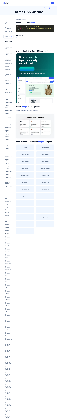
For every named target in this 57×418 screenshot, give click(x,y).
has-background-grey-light (8, 304)
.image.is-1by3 (45, 224)
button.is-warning (7, 167)
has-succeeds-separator (8, 93)
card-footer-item (8, 208)
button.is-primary (7, 144)
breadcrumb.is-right (8, 84)
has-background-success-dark (8, 380)
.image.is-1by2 (25, 224)
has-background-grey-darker (8, 298)
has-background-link (8, 339)
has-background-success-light (8, 386)
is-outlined (7, 193)
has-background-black (8, 238)
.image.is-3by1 (25, 203)
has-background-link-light (8, 350)
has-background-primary (8, 356)
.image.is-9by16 (45, 217)
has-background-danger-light (8, 268)
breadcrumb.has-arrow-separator (9, 49)
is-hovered (7, 189)
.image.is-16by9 (25, 196)
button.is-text (8, 163)
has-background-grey (8, 286)
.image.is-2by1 (45, 196)
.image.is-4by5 (45, 203)
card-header (7, 212)
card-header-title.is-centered (8, 226)
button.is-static (8, 156)
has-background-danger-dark (8, 262)
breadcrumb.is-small (8, 88)
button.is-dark (8, 110)
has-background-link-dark (8, 344)
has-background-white (8, 410)
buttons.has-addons (8, 178)
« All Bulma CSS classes (21, 19)
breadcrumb (7, 44)
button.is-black (8, 102)
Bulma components (9, 23)
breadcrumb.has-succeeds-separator (9, 65)
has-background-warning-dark (8, 398)
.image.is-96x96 (25, 168)
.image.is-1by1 (45, 175)
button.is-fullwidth (7, 114)
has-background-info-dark (8, 322)
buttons (7, 174)
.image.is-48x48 (25, 161)
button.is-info (8, 118)
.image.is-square (25, 175)
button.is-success (7, 160)
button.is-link (8, 127)
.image (25, 147)
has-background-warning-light (8, 404)
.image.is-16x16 (45, 147)
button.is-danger (7, 106)
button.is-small (8, 153)
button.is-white (8, 171)
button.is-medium (7, 135)
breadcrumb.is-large (8, 75)
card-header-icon (8, 216)
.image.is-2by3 (45, 210)
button (6, 99)
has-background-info (8, 316)
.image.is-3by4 (25, 210)
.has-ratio (25, 231)
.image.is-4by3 (45, 182)
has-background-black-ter (8, 250)
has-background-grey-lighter (8, 310)
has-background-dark (8, 274)
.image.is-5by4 (25, 182)
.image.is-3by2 (25, 189)
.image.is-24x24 (25, 154)
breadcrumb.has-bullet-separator (9, 55)
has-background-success (8, 374)
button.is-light (8, 124)
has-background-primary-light (8, 368)
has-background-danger (8, 256)
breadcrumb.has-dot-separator (9, 60)
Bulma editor (9, 31)
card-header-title (8, 220)
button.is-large (8, 121)
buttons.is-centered (7, 183)
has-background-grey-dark (8, 292)
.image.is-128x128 (45, 168)
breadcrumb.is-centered (8, 70)
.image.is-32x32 (45, 154)
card (6, 198)
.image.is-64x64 (45, 161)
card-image (7, 230)
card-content (8, 201)
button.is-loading (7, 131)
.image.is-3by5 (25, 217)
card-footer (7, 204)
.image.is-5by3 (45, 189)
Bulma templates (8, 27)
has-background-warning (8, 392)
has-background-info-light (8, 328)
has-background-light (8, 334)
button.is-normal (7, 140)
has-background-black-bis (8, 244)
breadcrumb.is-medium (8, 79)
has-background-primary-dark (8, 362)
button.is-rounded (7, 149)
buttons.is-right (8, 186)
